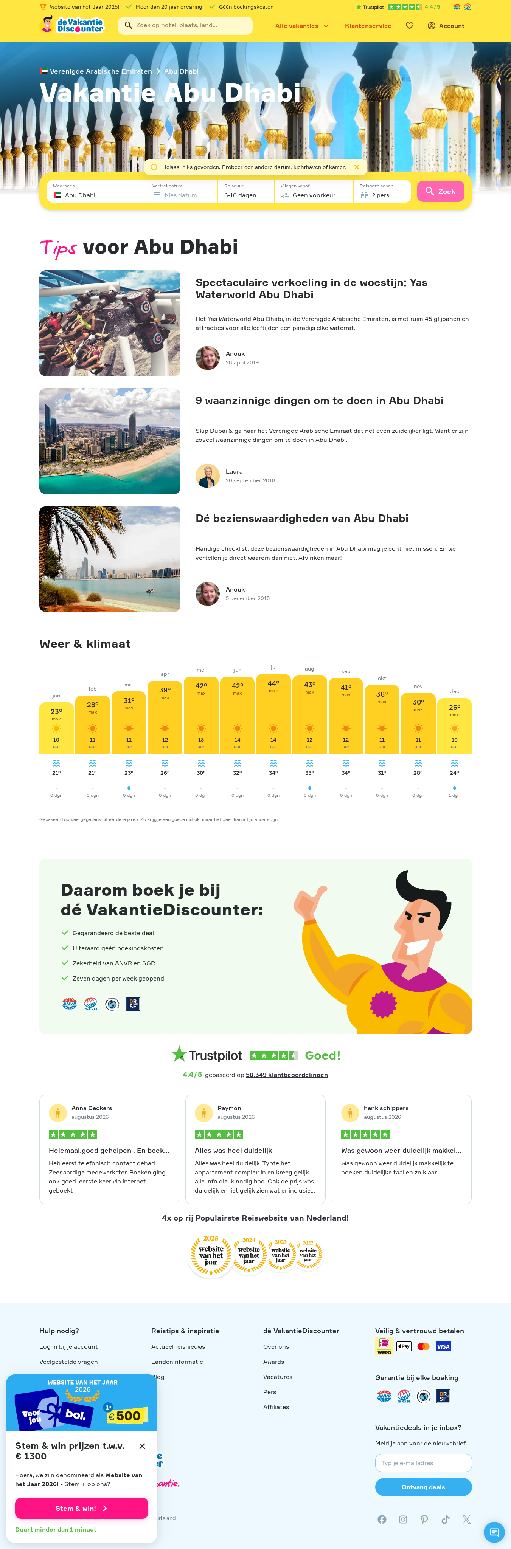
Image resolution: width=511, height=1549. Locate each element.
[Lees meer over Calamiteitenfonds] (424, 1396)
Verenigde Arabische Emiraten (101, 71)
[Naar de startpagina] (72, 26)
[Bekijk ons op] (403, 1519)
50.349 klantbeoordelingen (287, 1074)
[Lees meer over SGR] (467, 6)
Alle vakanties (296, 25)
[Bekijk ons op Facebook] (382, 1519)
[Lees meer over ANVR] (456, 6)
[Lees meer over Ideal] (112, 1004)
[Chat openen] (494, 1532)
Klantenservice (368, 25)
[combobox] (185, 26)
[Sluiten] (142, 1446)
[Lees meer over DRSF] (133, 1004)
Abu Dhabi (181, 71)
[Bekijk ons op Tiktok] (445, 1519)
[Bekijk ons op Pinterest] (424, 1519)
